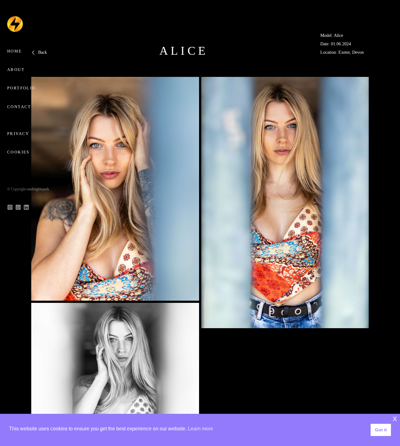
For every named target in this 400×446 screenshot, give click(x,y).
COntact (19, 106)
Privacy (18, 133)
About (16, 69)
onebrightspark (38, 189)
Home (14, 51)
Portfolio (21, 88)
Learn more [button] (200, 428)
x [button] (395, 418)
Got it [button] (381, 429)
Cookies (18, 152)
